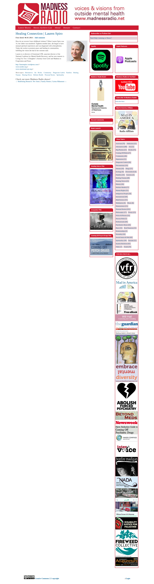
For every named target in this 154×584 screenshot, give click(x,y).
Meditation (120, 203)
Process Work (121, 219)
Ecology (120, 172)
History (120, 184)
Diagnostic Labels (59, 72)
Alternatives (29, 72)
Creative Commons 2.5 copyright (47, 578)
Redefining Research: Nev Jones (28, 81)
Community (47, 72)
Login (128, 578)
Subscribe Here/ (120, 101)
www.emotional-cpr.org (24, 69)
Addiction (131, 143)
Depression (121, 159)
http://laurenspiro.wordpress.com (27, 64)
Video (119, 247)
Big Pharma (121, 150)
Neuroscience (122, 206)
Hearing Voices (27, 75)
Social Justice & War (124, 237)
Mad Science (121, 200)
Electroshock (131, 172)
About (58, 28)
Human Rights (122, 190)
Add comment (40, 38)
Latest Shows (24, 28)
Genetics (130, 175)
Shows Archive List (42, 28)
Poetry (132, 212)
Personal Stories (50, 75)
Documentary (122, 165)
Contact (76, 28)
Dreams (120, 168)
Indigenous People (123, 194)
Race (119, 228)
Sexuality (120, 234)
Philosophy (121, 212)
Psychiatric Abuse (123, 225)
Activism (120, 143)
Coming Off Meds (123, 153)
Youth (127, 247)
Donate (66, 28)
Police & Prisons (123, 215)
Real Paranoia (130, 228)
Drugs (129, 168)
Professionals (122, 222)
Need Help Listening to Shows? (101, 38)
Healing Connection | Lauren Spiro (39, 33)
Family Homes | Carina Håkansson (54, 81)
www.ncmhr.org (21, 67)
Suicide (132, 240)
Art (35, 72)
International (121, 197)
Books (40, 72)
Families (69, 72)
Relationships (121, 231)
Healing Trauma (122, 178)
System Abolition (123, 244)
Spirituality (60, 75)
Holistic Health (38, 75)
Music (130, 203)
